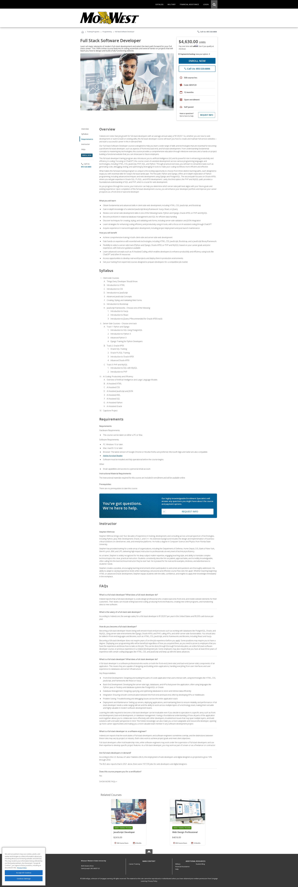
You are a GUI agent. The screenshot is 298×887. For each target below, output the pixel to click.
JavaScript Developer (124, 832)
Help (177, 869)
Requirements (87, 139)
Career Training (134, 864)
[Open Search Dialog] (214, 4)
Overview (85, 129)
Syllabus (84, 134)
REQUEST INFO (206, 115)
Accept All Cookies (23, 873)
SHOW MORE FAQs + (108, 781)
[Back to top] (149, 860)
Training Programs (93, 32)
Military (177, 864)
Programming (107, 32)
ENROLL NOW (197, 61)
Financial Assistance (182, 866)
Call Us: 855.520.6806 (207, 31)
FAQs (83, 149)
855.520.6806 (86, 167)
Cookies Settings (24, 879)
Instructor (85, 144)
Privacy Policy (152, 881)
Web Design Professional (185, 832)
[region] (24, 866)
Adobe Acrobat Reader (113, 455)
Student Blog (200, 864)
